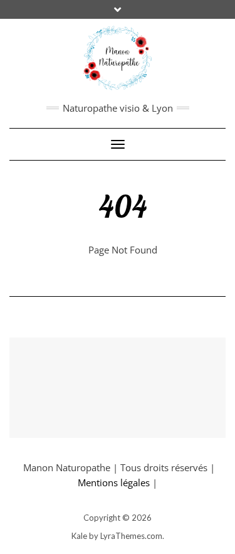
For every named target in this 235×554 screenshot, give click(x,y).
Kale (79, 536)
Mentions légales (114, 482)
